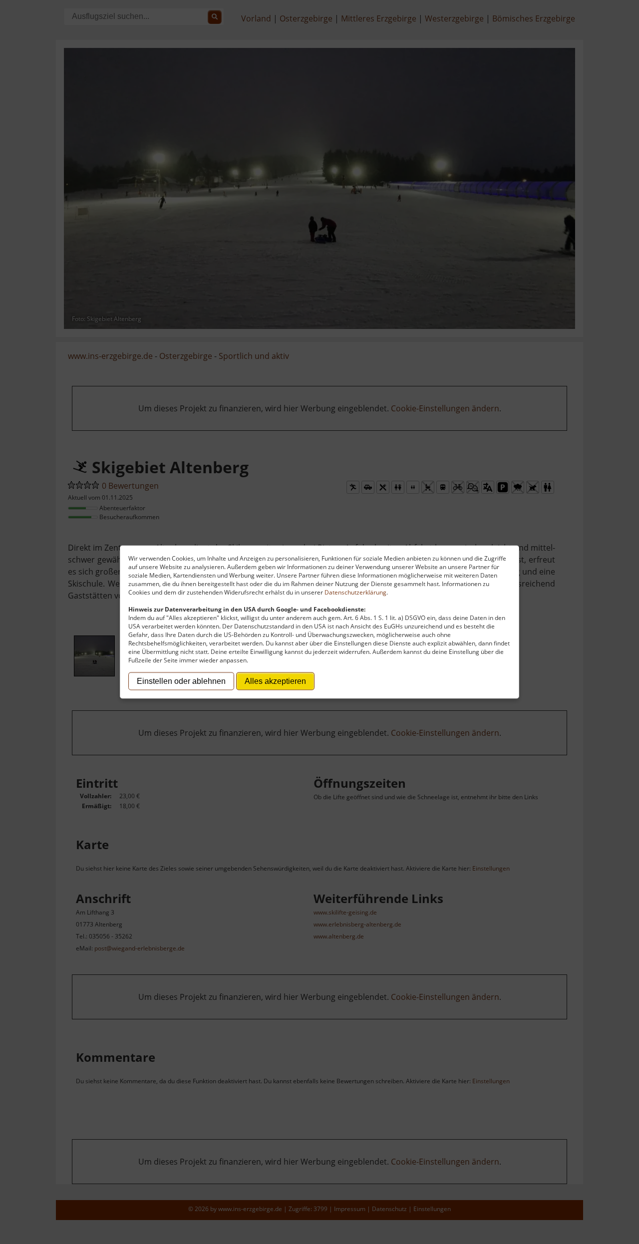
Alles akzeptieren (275, 681)
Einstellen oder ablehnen (181, 681)
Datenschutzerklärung (355, 592)
